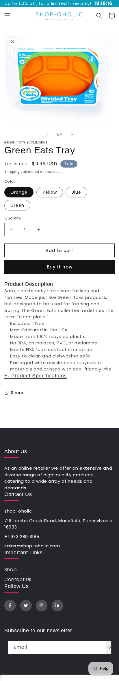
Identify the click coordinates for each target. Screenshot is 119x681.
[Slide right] (72, 134)
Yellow (49, 192)
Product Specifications (35, 376)
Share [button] (17, 392)
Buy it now (59, 267)
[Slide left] (46, 134)
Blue (76, 192)
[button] (7, 15)
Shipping (12, 172)
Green (17, 205)
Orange (18, 192)
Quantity (12, 218)
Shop (10, 569)
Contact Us (17, 579)
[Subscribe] (108, 647)
